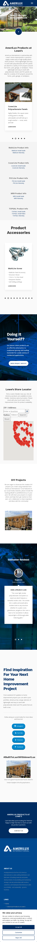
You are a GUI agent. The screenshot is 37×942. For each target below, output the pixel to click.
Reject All (18, 938)
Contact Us (18, 831)
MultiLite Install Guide (18, 150)
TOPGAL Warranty (18, 216)
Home (7, 904)
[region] (18, 926)
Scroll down (18, 31)
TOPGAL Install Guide (18, 211)
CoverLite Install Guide (18, 166)
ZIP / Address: (9, 407)
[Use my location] (27, 411)
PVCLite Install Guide (18, 181)
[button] (12, 138)
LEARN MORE (12, 126)
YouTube (20, 733)
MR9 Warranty (18, 198)
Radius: (7, 415)
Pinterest (20, 740)
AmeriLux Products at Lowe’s (16, 906)
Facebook (20, 747)
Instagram (20, 726)
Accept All (18, 927)
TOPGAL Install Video (18, 214)
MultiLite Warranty (18, 153)
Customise (18, 932)
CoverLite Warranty (18, 168)
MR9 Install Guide (18, 196)
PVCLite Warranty (18, 183)
